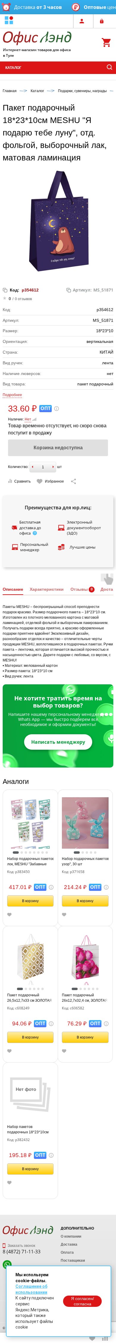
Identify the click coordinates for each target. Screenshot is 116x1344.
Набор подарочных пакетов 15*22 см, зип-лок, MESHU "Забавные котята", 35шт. (30, 862)
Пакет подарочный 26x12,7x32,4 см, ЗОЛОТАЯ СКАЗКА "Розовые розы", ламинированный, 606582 (85, 998)
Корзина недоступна (58, 447)
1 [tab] (15, 852)
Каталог (13, 68)
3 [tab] (26, 852)
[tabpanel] (30, 820)
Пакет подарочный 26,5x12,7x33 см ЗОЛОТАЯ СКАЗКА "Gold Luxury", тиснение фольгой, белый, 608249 (29, 998)
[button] (9, 21)
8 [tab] (47, 852)
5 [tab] (34, 852)
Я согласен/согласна (82, 1301)
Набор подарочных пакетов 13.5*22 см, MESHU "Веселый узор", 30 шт (85, 861)
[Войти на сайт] (103, 21)
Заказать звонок (21, 1246)
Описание (13, 589)
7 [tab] (42, 852)
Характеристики (47, 589)
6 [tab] (38, 852)
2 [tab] (22, 852)
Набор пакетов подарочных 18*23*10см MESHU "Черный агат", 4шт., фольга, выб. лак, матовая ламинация (27, 1130)
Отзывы (79, 589)
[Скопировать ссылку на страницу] (73, 481)
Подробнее (12, 395)
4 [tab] (30, 852)
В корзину (30, 901)
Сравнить (22, 481)
